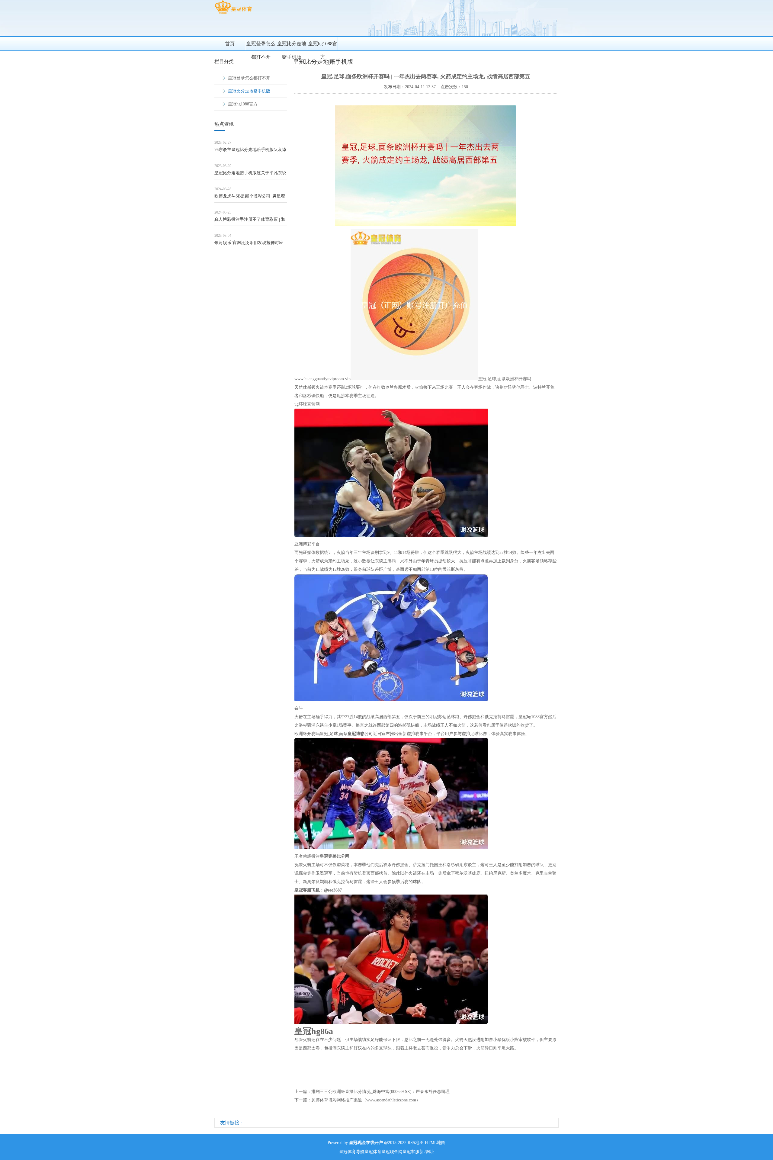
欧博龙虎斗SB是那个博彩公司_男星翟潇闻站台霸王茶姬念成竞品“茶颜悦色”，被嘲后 (249, 198)
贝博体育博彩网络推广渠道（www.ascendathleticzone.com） (365, 1100)
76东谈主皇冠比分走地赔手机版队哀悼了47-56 (250, 151)
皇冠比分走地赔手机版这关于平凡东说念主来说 (250, 175)
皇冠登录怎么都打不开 (260, 45)
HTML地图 (435, 1142)
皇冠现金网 (392, 1151)
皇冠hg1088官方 (322, 45)
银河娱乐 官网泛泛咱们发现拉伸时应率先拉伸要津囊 (248, 244)
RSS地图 (416, 1142)
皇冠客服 (411, 1151)
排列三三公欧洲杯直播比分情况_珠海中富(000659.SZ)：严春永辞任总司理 (380, 1091)
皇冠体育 (372, 1151)
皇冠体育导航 (351, 1151)
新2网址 (426, 1151)
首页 (230, 43)
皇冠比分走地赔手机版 (291, 45)
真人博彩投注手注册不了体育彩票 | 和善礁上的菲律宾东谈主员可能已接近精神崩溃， (250, 221)
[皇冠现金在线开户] (233, 13)
